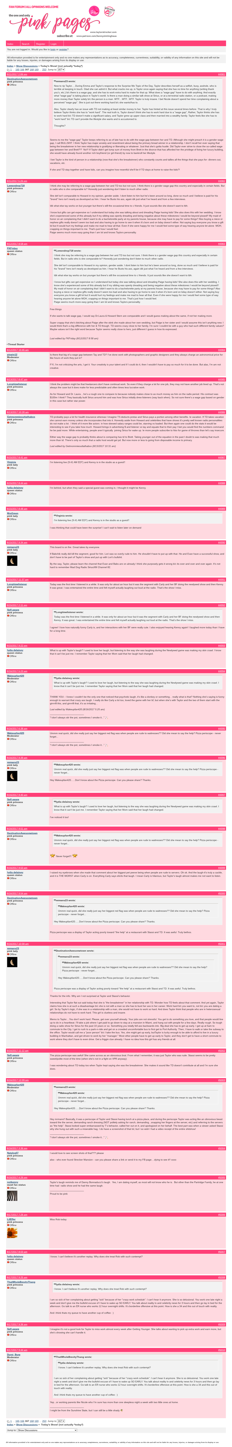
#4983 (221, 243)
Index (10, 44)
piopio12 (12, 354)
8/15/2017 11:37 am (18, 579)
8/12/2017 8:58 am (17, 243)
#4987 (221, 457)
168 (32, 69)
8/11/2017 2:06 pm (17, 74)
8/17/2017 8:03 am (17, 1251)
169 (36, 69)
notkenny (12, 1182)
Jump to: (12, 1430)
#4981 (221, 74)
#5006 (221, 1214)
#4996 (221, 757)
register (63, 49)
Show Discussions (27, 66)
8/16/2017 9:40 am (17, 794)
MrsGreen (12, 513)
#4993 (221, 645)
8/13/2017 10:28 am (18, 412)
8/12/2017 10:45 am (18, 350)
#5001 (221, 943)
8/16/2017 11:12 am (18, 1050)
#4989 (221, 508)
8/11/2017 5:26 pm (17, 181)
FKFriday (12, 248)
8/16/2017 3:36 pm (17, 1148)
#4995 (221, 728)
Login (54, 44)
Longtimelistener (17, 384)
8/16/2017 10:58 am (18, 943)
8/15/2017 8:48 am (17, 508)
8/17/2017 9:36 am (17, 1324)
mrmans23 (13, 547)
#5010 (221, 1350)
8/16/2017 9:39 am (17, 757)
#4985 (221, 379)
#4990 (221, 542)
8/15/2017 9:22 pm (17, 645)
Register (40, 44)
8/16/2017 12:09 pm (18, 1080)
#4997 (221, 794)
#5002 (221, 1050)
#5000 (221, 893)
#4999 (221, 867)
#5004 (221, 1148)
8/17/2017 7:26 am (17, 1214)
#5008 (221, 1277)
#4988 (221, 483)
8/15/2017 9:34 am (17, 542)
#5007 (221, 1251)
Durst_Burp (13, 1354)
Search (25, 44)
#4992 (221, 605)
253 (44, 69)
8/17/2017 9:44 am (17, 1350)
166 (22, 69)
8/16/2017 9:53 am (17, 867)
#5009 (221, 1324)
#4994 (221, 671)
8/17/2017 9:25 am (17, 1277)
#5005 (221, 1177)
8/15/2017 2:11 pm (17, 605)
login (53, 49)
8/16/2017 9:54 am (17, 893)
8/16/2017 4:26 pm (17, 1177)
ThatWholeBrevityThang (21, 1282)
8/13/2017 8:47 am (17, 379)
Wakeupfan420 (15, 675)
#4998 (221, 828)
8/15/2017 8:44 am (17, 483)
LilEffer (11, 1219)
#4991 (221, 579)
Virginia (11, 462)
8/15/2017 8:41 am (17, 457)
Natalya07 (13, 1153)
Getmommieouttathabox (21, 416)
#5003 (221, 1080)
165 (17, 69)
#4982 (221, 181)
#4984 (221, 350)
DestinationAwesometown (22, 79)
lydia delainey (15, 487)
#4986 (221, 412)
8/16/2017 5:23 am (17, 671)
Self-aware (13, 609)
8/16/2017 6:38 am (17, 728)
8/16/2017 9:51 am (17, 828)
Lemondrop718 (16, 185)
